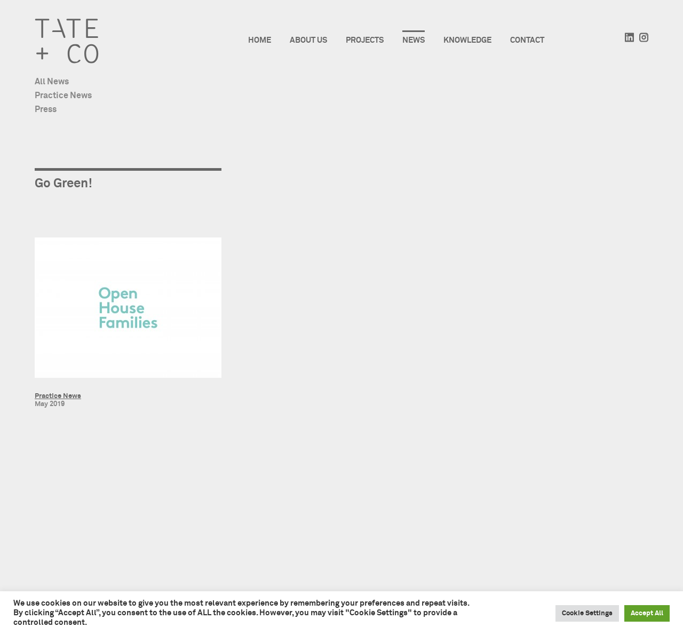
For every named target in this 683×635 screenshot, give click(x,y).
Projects (365, 40)
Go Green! (63, 183)
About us (308, 40)
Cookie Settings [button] (587, 613)
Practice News (63, 95)
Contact (527, 40)
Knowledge (467, 40)
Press (46, 109)
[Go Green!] (128, 309)
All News (52, 81)
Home (259, 40)
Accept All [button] (647, 613)
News (413, 40)
